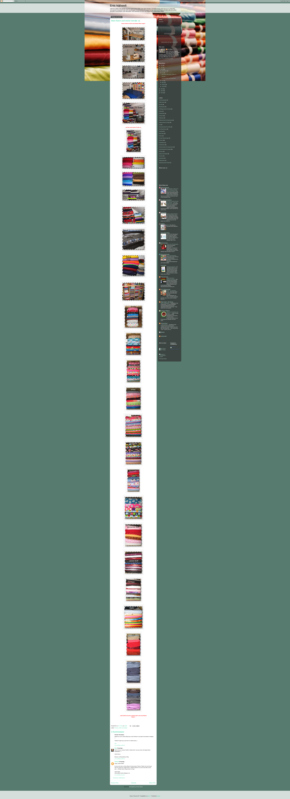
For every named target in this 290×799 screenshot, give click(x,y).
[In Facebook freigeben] (137, 726)
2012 (162, 90)
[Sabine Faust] (171, 347)
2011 (162, 92)
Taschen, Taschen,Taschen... (172, 213)
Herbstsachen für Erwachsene (165, 120)
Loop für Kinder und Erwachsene (169, 78)
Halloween (161, 117)
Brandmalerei (162, 106)
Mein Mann (161, 133)
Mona (116, 748)
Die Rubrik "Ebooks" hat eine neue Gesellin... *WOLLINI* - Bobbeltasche (172, 202)
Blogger (158, 796)
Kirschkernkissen (163, 129)
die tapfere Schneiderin (166, 200)
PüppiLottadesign (165, 187)
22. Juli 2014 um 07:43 (120, 758)
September (164, 70)
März (163, 82)
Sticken (160, 151)
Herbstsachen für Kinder (164, 122)
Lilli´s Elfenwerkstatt (165, 289)
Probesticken (162, 144)
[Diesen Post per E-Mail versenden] (133, 726)
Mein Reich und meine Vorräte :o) (169, 74)
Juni (163, 80)
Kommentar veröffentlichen (119, 777)
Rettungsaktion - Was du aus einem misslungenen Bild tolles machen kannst (172, 190)
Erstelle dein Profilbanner (175, 349)
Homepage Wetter (163, 358)
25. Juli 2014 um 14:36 (120, 775)
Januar (163, 86)
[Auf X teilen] (136, 726)
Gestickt (161, 115)
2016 (162, 65)
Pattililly (163, 223)
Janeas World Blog (165, 232)
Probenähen (161, 142)
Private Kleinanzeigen (164, 138)
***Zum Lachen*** (164, 324)
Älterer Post (152, 782)
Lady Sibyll (163, 265)
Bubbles (163, 332)
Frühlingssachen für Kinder (165, 109)
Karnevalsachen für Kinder (165, 126)
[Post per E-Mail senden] (130, 725)
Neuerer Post (114, 782)
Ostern (160, 135)
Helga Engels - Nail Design (167, 302)
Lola (115, 743)
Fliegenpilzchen (164, 276)
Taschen (161, 156)
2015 (162, 67)
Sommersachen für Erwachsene (166, 147)
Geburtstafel (161, 113)
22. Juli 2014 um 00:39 (120, 745)
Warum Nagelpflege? (165, 303)
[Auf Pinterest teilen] (138, 726)
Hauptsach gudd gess (171, 266)
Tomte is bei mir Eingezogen (172, 244)
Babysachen (162, 102)
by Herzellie (163, 212)
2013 (162, 88)
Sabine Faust (172, 346)
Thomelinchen (164, 323)
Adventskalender (162, 100)
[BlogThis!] (134, 726)
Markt (168, 225)
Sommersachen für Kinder (165, 149)
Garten (160, 111)
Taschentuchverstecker (171, 255)
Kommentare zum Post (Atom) (136, 786)
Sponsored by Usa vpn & (167, 42)
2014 (162, 69)
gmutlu (149, 796)
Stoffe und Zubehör (123, 727)
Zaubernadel (164, 336)
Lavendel (161, 131)
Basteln (160, 104)
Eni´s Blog (169, 49)
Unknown (117, 761)
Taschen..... (164, 76)
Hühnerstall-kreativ (165, 254)
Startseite (133, 782)
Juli (163, 72)
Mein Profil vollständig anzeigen (166, 58)
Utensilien (161, 158)
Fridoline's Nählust (165, 310)
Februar (164, 84)
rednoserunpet (164, 243)
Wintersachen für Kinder (164, 162)
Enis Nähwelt (118, 5)
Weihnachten (162, 160)
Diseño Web (175, 42)
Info (160, 124)
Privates (116, 727)
